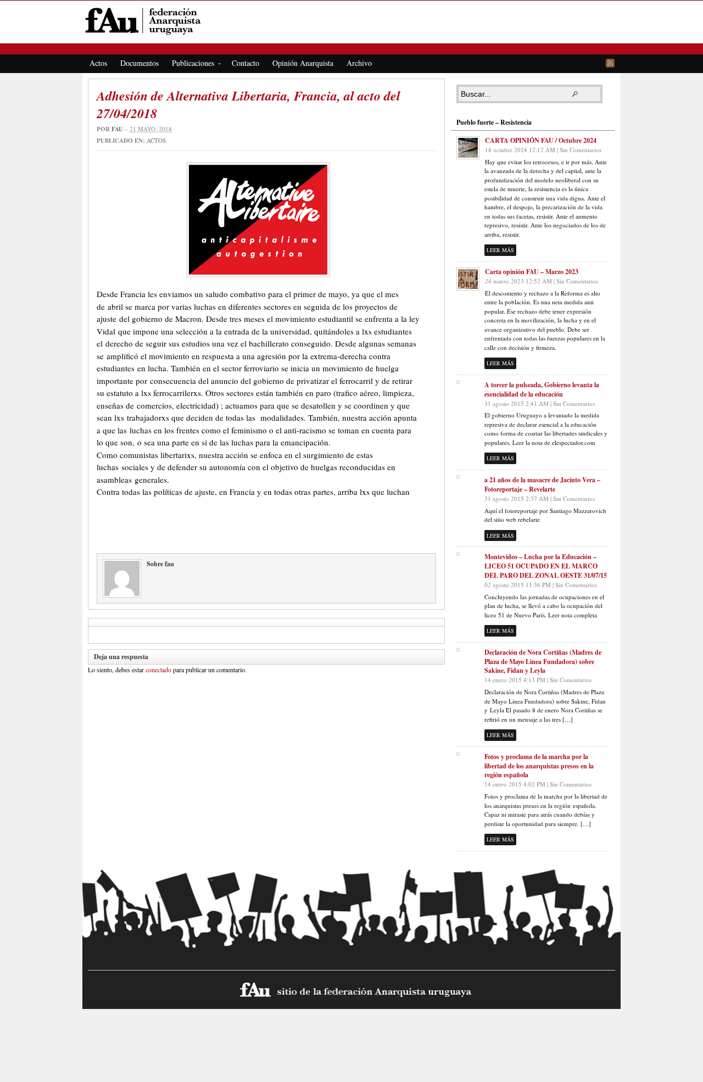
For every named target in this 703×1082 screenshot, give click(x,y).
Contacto (245, 63)
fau (117, 129)
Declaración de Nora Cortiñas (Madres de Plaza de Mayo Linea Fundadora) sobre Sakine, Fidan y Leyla (542, 662)
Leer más (500, 250)
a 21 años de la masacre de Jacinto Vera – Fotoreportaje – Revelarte (542, 484)
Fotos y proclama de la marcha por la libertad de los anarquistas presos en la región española (539, 766)
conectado (158, 669)
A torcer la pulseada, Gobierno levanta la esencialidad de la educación (541, 389)
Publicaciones (189, 65)
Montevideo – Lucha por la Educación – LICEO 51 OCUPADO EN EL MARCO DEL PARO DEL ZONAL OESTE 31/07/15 (545, 566)
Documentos (139, 63)
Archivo (359, 63)
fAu (352, 21)
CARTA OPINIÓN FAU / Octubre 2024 (540, 140)
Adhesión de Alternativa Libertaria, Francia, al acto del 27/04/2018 (248, 104)
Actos (98, 63)
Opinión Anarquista (302, 63)
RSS (610, 63)
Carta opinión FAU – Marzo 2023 (531, 271)
